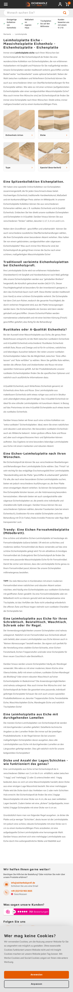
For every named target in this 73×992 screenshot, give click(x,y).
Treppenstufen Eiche (44, 698)
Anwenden (36, 974)
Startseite (7, 34)
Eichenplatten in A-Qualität (20, 216)
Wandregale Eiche (42, 702)
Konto (60, 4)
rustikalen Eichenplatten (57, 212)
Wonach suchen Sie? (64, 12)
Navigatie (5, 4)
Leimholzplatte (21, 34)
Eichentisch (9, 513)
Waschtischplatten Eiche (21, 702)
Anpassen (36, 984)
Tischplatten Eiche (12, 706)
